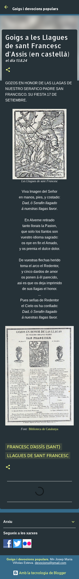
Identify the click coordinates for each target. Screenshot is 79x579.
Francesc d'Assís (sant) (33, 446)
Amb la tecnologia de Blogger (42, 573)
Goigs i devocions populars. (28, 559)
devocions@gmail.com (50, 562)
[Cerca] (72, 7)
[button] (8, 70)
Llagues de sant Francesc (37, 455)
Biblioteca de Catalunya (43, 429)
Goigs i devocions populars (35, 9)
